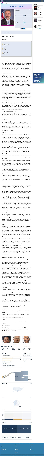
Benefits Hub (2, 446)
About (15, 446)
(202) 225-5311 (24, 22)
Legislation (31, 447)
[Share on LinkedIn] (24, 28)
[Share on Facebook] (21, 28)
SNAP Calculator (2, 447)
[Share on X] (22, 28)
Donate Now (37, 81)
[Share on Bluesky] (25, 28)
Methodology (16, 449)
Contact (16, 447)
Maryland (2, 3)
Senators (30, 446)
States (30, 449)
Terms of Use (16, 452)
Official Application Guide (3, 449)
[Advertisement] (38, 41)
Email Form (24, 24)
